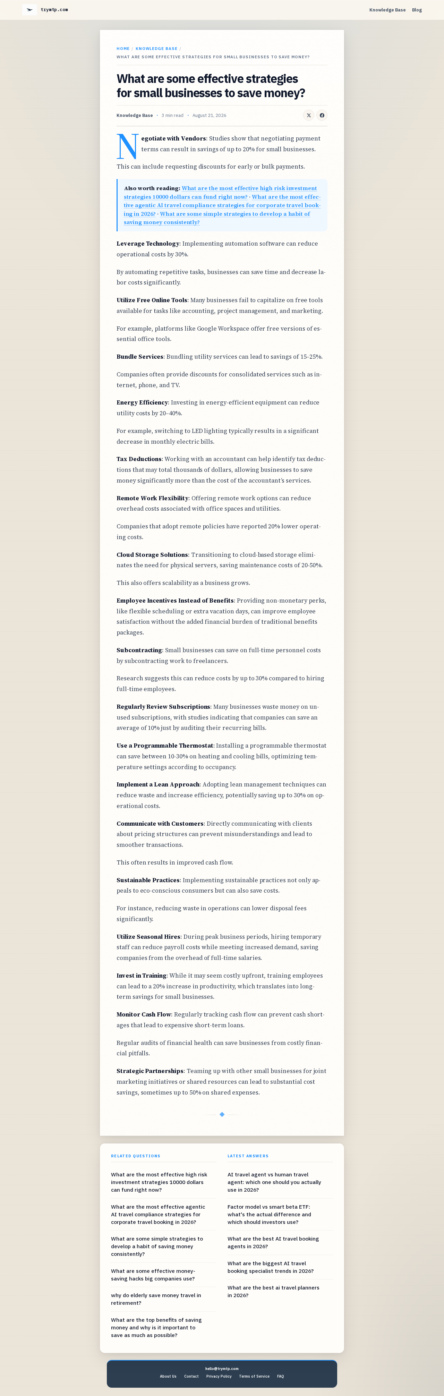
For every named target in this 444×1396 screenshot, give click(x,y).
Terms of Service (254, 1376)
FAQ (280, 1376)
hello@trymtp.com (222, 1368)
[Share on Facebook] (321, 115)
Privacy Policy (219, 1376)
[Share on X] (308, 115)
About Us (168, 1376)
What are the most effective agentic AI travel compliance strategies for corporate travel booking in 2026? (222, 205)
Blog (417, 10)
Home (123, 48)
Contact (191, 1376)
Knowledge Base (387, 10)
